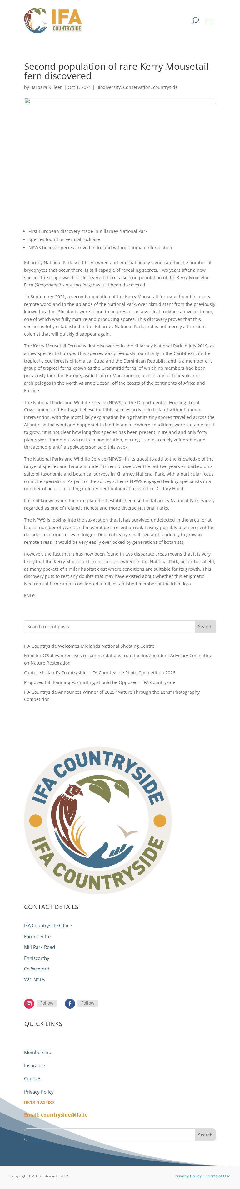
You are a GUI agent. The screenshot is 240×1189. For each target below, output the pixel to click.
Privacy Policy (39, 1092)
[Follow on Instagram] (29, 1004)
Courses (32, 1078)
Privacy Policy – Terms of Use (203, 1176)
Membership (37, 1052)
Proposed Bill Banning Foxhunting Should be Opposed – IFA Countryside (99, 682)
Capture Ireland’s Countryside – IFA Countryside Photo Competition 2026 (99, 673)
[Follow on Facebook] (70, 1004)
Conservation (137, 87)
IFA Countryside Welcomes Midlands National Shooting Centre (89, 646)
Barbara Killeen (46, 87)
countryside (165, 87)
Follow (46, 1003)
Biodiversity (108, 87)
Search (205, 627)
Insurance (34, 1065)
